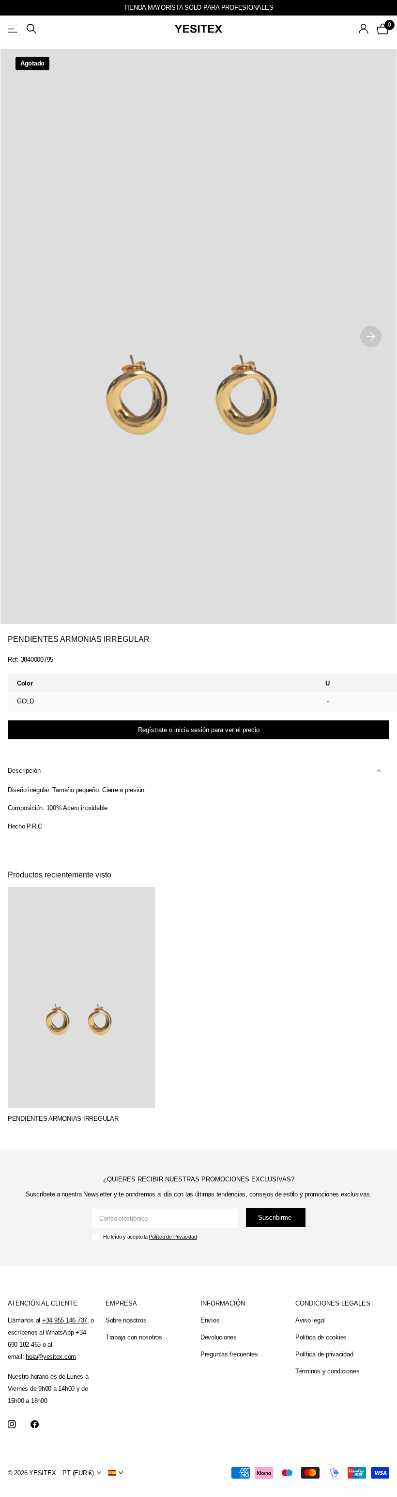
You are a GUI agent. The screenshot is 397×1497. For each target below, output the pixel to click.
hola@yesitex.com (51, 1356)
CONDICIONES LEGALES (332, 1303)
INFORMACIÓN (222, 1303)
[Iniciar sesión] (364, 29)
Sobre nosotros (126, 1320)
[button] (370, 336)
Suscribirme (275, 1217)
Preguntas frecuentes (229, 1354)
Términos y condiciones (327, 1371)
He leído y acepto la (150, 1237)
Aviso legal (310, 1320)
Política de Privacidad (173, 1237)
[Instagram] (12, 1424)
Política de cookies (321, 1337)
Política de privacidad (324, 1354)
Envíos (209, 1320)
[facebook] (35, 1424)
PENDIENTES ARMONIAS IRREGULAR (63, 1118)
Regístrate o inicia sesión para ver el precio (199, 729)
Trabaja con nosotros (134, 1337)
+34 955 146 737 (64, 1320)
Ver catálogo (13, 28)
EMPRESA (121, 1303)
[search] (31, 29)
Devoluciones (218, 1337)
